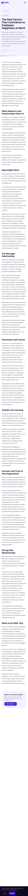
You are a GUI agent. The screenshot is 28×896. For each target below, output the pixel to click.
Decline (5, 893)
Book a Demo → (10, 704)
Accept (12, 893)
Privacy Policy (14, 889)
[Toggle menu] (25, 2)
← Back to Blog (5, 11)
